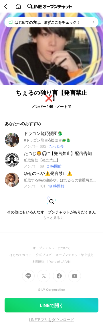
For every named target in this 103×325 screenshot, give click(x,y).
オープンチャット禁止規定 (75, 255)
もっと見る (51, 217)
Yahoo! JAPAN (59, 262)
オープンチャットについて (52, 248)
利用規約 (41, 262)
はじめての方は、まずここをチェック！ (47, 22)
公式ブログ (46, 255)
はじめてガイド (22, 255)
